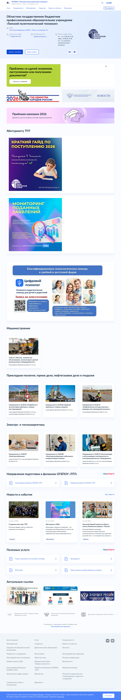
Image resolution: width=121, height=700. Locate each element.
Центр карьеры (12, 640)
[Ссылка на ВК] (70, 52)
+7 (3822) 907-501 (15, 36)
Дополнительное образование (46, 648)
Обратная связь (40, 658)
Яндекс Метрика (38, 694)
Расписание (68, 8)
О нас (8, 8)
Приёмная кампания (69, 668)
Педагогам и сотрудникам (16, 654)
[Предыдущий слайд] (4, 614)
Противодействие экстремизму (18, 658)
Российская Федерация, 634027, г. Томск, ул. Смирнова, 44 (28, 30)
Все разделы (109, 8)
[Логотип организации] (8, 3)
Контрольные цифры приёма (17, 674)
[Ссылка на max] (112, 640)
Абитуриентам (31, 8)
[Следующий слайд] (117, 596)
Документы (39, 682)
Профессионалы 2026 (15, 661)
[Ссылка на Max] (75, 52)
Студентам (42, 8)
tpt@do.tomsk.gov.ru (40, 36)
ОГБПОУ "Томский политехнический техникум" (30, 2)
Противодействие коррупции (60, 626)
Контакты (65, 648)
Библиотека (39, 674)
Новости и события (54, 8)
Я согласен (108, 695)
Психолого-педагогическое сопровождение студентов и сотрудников (72, 676)
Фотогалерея (39, 654)
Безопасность (67, 661)
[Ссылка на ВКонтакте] (107, 640)
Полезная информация (70, 658)
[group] (24, 596)
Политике (61, 697)
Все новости (109, 494)
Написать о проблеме (20, 81)
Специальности (18, 8)
